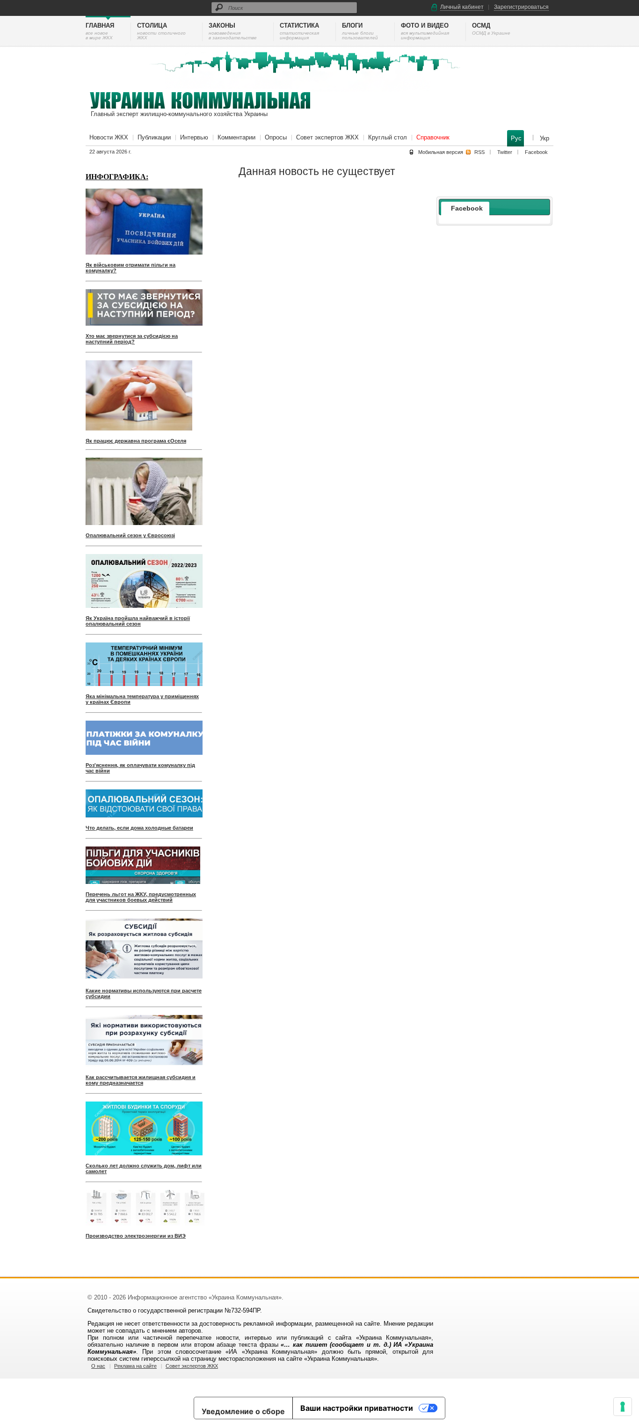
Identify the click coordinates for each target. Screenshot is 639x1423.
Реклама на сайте (135, 1366)
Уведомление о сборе (243, 1411)
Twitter (504, 152)
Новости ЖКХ (108, 137)
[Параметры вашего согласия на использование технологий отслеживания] (623, 1407)
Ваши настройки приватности (356, 1408)
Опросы (276, 137)
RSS (479, 152)
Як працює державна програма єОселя (136, 441)
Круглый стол (387, 137)
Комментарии (236, 137)
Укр (544, 138)
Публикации (154, 137)
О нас (98, 1366)
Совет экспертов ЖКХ (327, 137)
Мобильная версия (440, 152)
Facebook (536, 152)
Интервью (194, 137)
